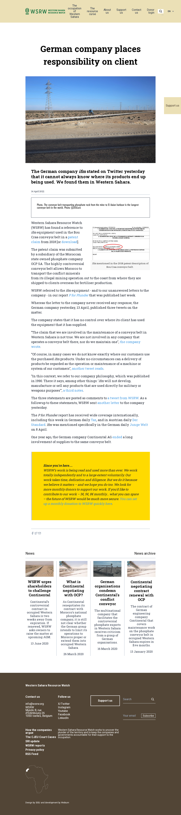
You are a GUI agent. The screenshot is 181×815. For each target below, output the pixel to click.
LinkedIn (63, 718)
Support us (172, 105)
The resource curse (92, 11)
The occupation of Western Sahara (74, 11)
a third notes (73, 390)
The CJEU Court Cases (40, 737)
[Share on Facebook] (32, 533)
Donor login (150, 11)
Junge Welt (139, 425)
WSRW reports (35, 745)
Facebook (64, 714)
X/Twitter (64, 703)
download (69, 242)
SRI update (32, 741)
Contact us (136, 11)
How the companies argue (38, 731)
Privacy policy (34, 749)
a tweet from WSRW (123, 398)
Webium (65, 803)
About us (107, 11)
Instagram (64, 707)
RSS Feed (31, 754)
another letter (108, 403)
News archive (145, 553)
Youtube (63, 711)
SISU (38, 803)
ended (117, 437)
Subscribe (148, 715)
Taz (93, 420)
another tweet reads (87, 368)
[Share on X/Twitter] (36, 533)
